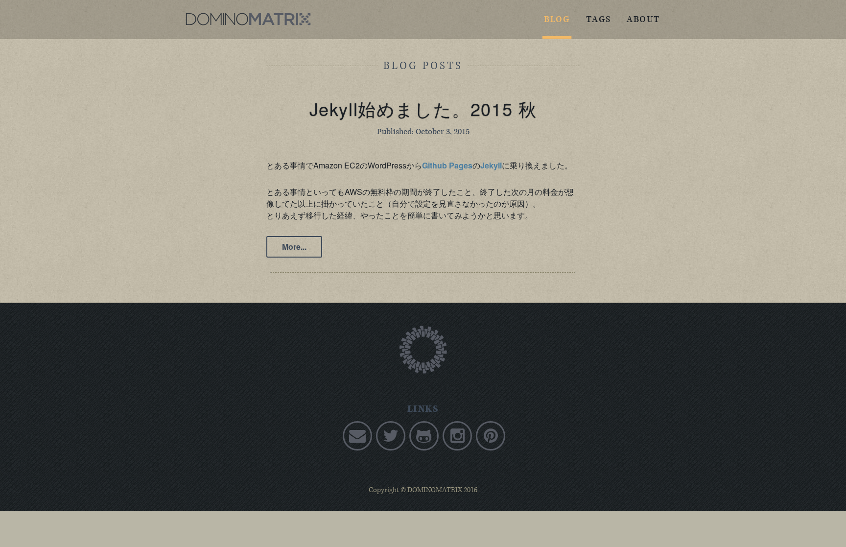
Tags (598, 19)
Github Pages (447, 165)
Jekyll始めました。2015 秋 (423, 108)
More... (294, 246)
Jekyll (491, 165)
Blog (557, 19)
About (643, 19)
